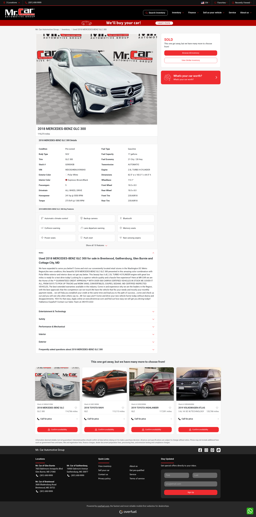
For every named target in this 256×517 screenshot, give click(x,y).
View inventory (104, 466)
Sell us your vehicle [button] (212, 12)
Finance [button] (192, 12)
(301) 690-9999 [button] (34, 2)
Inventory (66, 29)
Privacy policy (104, 478)
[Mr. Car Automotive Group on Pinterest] (211, 450)
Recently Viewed (242, 2)
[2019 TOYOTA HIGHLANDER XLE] (151, 384)
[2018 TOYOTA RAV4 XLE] (104, 384)
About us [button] (244, 12)
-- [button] (77, 419)
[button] (12, 2)
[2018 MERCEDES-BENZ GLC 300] (57, 384)
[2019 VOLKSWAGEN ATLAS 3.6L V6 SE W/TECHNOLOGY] (198, 384)
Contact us (103, 474)
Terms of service (137, 478)
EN (206, 2)
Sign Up (191, 492)
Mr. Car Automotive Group (47, 29)
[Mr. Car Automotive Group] (20, 12)
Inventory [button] (176, 12)
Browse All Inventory (190, 53)
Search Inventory (157, 12)
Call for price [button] (46, 419)
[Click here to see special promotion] (128, 23)
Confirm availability (59, 429)
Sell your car (103, 470)
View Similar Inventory (191, 60)
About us (134, 466)
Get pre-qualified (137, 470)
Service (232, 12)
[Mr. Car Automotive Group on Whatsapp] (217, 450)
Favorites (221, 2)
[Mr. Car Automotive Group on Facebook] (199, 450)
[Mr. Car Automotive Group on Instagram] (205, 450)
